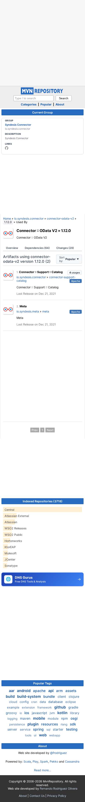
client (62, 696)
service (25, 729)
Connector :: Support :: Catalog (41, 272)
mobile (39, 718)
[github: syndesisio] (6, 148)
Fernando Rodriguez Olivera (58, 788)
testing (72, 729)
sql (48, 729)
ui (35, 735)
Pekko (54, 761)
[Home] (42, 93)
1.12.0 (66, 230)
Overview (12, 248)
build (10, 696)
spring (39, 729)
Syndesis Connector (18, 124)
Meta (23, 306)
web (43, 735)
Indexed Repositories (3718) (43, 501)
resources (50, 724)
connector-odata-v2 (60, 218)
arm (60, 691)
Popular (46, 104)
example (13, 707)
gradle (73, 707)
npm (65, 718)
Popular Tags (42, 683)
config (25, 702)
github (60, 707)
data (43, 702)
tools (28, 735)
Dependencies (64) (37, 248)
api (51, 690)
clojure (74, 696)
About (59, 104)
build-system (29, 696)
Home (7, 218)
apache (40, 691)
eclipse (70, 702)
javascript (40, 713)
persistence (17, 724)
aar (12, 690)
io (21, 713)
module (53, 718)
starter (58, 729)
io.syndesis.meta (28, 311)
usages (74, 272)
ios (27, 713)
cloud (13, 702)
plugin (33, 724)
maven (25, 718)
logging (12, 718)
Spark (44, 761)
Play (35, 761)
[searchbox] (33, 98)
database (56, 702)
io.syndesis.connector (29, 218)
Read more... (42, 770)
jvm (53, 713)
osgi (74, 718)
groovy (12, 713)
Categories (29, 104)
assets (70, 691)
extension (29, 707)
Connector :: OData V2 (37, 230)
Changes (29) (65, 248)
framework (45, 707)
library (74, 713)
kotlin (62, 713)
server (12, 729)
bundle (49, 696)
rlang (64, 724)
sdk (73, 724)
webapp (54, 735)
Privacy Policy (56, 795)
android (24, 690)
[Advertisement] (42, 42)
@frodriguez (58, 753)
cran (34, 702)
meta (45, 311)
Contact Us (37, 795)
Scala (27, 761)
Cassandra (72, 761)
